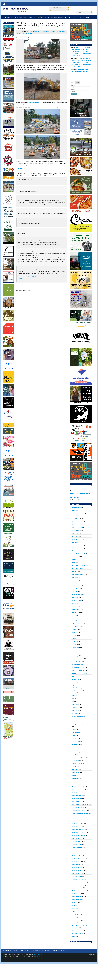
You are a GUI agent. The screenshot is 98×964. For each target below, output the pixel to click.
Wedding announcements (78, 790)
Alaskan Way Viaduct (77, 522)
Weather (75, 17)
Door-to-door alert (76, 586)
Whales (73, 905)
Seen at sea (74, 735)
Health (73, 638)
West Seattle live (76, 850)
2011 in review (75, 510)
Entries (4, 958)
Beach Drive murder (77, 539)
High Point (74, 644)
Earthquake (75, 592)
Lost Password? (87, 94)
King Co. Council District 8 (78, 664)
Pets (73, 701)
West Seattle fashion (77, 821)
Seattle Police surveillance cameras (81, 725)
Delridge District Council (78, 574)
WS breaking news (76, 920)
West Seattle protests (77, 873)
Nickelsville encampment (78, 688)
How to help (75, 656)
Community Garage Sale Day (79, 554)
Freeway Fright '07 (76, 609)
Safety (73, 722)
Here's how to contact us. (40, 954)
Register (77, 82)
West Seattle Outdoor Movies (79, 859)
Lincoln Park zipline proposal (79, 673)
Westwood (74, 902)
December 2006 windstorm (78, 565)
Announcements (76, 530)
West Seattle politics (77, 870)
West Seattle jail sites (77, 844)
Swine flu (74, 766)
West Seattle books (76, 801)
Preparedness (75, 710)
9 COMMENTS (37, 31)
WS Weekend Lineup (77, 933)
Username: (73, 85)
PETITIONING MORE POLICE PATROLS (80, 493)
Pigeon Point (75, 704)
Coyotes (74, 559)
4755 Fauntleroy (76, 516)
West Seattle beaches (77, 798)
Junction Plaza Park (77, 662)
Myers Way (74, 682)
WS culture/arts (75, 923)
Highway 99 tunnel (76, 650)
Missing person (75, 679)
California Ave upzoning (78, 545)
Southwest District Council (78, 750)
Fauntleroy (74, 603)
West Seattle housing (77, 841)
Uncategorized (75, 778)
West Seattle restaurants (78, 879)
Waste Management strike (78, 787)
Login (72, 82)
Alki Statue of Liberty (77, 527)
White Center (75, 908)
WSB (20, 269)
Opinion (74, 698)
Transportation (75, 772)
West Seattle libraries (77, 847)
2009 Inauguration (76, 507)
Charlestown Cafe (76, 551)
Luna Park (74, 676)
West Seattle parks (76, 862)
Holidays (74, 653)
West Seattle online (76, 856)
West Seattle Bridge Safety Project (80, 804)
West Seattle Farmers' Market (79, 818)
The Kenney (75, 769)
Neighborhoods (76, 685)
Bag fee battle (75, 536)
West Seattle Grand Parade (78, 832)
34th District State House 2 (78, 513)
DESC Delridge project (77, 580)
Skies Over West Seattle (77, 741)
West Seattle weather (77, 897)
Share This (19, 168)
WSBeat (73, 936)
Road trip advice (74, 497)
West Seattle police (76, 867)
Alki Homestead (76, 525)
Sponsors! (60, 17)
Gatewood (74, 621)
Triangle (74, 775)
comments (10, 958)
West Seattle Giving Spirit (78, 830)
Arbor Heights (47, 31)
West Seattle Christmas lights (79, 810)
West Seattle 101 (76, 793)
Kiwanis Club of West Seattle (79, 670)
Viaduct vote (75, 784)
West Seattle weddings (77, 899)
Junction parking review (78, 659)
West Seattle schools (26, 33)
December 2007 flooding (78, 568)
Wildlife (74, 911)
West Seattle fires (76, 827)
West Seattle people (76, 864)
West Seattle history (77, 838)
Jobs (39, 17)
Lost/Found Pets (45, 17)
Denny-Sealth (75, 577)
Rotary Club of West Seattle (78, 719)
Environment (75, 597)
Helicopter (74, 641)
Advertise (9, 17)
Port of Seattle (75, 707)
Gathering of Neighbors (78, 624)
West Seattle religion (77, 876)
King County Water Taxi (78, 667)
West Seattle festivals (77, 824)
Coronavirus (75, 557)
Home (4, 17)
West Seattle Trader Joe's (78, 888)
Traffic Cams (68, 17)
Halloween (74, 635)
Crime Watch (32, 17)
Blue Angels (75, 542)
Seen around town (76, 732)
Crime (73, 562)
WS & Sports (75, 914)
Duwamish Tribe (76, 589)
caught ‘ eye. (35, 102)
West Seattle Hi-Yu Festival (78, 835)
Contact (26, 17)
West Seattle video (76, 894)
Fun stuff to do (75, 612)
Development (75, 583)
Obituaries (54, 17)
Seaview (74, 729)
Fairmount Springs (76, 600)
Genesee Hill (54, 31)
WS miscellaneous (76, 931)
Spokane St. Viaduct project (79, 758)
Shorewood (74, 738)
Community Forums (84, 17)
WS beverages (75, 917)
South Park (74, 747)
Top (17, 958)
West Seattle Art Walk (77, 795)
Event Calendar (18, 17)
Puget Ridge (75, 713)
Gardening (74, 615)
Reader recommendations (78, 716)
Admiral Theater (76, 519)
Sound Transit (75, 744)
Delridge (74, 571)
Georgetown (75, 632)
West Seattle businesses (78, 807)
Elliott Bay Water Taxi (77, 594)
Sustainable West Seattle (78, 763)
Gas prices (74, 618)
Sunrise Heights (76, 760)
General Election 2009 (77, 627)
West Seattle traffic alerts (78, 891)
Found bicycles (75, 606)
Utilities (74, 781)
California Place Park (77, 548)
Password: (73, 89)
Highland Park (75, 647)
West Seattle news (76, 853)
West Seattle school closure (79, 882)
